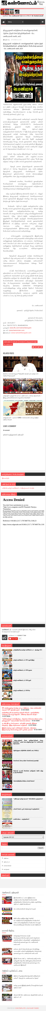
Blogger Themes (33, 1008)
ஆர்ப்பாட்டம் (7, 862)
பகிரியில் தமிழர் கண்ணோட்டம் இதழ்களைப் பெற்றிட (18, 488)
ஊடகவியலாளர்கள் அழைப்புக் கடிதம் (25, 909)
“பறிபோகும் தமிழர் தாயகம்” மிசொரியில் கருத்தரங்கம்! (28, 799)
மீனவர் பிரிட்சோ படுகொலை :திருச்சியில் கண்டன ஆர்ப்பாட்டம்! (28, 996)
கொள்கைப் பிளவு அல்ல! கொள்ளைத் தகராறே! (26, 760)
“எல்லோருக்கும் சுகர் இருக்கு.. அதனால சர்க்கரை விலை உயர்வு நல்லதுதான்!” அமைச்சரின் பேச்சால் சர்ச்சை (22, 720)
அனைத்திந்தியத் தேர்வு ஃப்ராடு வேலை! (24, 781)
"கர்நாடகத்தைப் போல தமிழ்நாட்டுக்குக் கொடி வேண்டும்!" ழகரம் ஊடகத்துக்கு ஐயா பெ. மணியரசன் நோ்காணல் (28, 742)
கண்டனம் (14, 342)
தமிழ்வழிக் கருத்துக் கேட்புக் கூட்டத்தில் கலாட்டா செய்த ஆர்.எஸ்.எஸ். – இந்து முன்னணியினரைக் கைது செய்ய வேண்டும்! (22, 397)
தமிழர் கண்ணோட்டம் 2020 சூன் (22, 680)
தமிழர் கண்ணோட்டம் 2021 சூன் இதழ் (23, 660)
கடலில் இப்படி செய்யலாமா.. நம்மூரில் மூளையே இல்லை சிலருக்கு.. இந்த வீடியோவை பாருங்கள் (19, 724)
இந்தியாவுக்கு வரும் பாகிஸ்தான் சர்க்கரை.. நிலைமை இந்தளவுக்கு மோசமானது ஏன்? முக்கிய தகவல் (19, 729)
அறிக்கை (6, 858)
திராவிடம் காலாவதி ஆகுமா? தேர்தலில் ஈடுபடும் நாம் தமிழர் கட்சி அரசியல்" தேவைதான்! (20, 375)
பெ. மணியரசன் (8, 344)
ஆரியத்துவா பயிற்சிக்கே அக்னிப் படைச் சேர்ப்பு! (26, 750)
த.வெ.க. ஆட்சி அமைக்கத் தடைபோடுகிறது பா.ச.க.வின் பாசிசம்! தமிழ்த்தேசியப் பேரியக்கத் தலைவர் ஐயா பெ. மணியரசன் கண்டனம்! (27, 951)
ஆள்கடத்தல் (7, 342)
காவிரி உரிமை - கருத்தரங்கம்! (21, 819)
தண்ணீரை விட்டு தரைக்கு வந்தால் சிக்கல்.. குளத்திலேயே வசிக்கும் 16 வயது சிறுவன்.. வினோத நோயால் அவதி (20, 713)
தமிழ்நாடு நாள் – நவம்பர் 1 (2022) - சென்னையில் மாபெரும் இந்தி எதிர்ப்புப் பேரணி (20, 418)
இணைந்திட (6, 478)
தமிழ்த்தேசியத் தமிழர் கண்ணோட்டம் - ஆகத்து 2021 (27, 650)
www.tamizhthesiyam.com (21, 333)
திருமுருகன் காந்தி (32, 342)
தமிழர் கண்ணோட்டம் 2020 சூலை (22, 670)
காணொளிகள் (7, 865)
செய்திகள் (22, 342)
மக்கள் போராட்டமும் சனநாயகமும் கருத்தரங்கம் (26, 809)
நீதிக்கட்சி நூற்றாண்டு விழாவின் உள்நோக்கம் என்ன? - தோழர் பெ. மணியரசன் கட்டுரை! (27, 977)
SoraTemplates (20, 1008)
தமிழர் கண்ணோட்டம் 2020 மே (21, 690)
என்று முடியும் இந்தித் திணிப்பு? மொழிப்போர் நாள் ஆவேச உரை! (28, 986)
